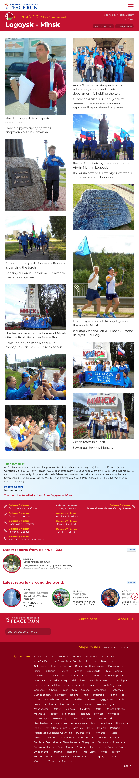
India (86, 694)
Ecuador (54, 680)
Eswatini (108, 680)
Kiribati (79, 699)
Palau (37, 728)
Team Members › (103, 26)
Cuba (85, 675)
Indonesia (99, 694)
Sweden (124, 747)
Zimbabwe (68, 761)
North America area (75, 723)
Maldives (85, 708)
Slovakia (103, 742)
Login (127, 765)
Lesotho (39, 704)
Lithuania (86, 704)
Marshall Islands (115, 708)
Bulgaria (50, 670)
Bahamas (91, 661)
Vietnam (39, 761)
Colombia (40, 675)
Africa (38, 656)
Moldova (85, 713)
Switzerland (41, 751)
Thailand (72, 751)
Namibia (78, 718)
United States (81, 756)
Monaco (99, 713)
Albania (50, 656)
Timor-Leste (88, 751)
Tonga (104, 751)
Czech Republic (114, 675)
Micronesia (69, 713)
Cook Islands (57, 675)
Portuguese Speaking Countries (53, 732)
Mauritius (40, 713)
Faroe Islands (55, 685)
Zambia (53, 761)
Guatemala (117, 689)
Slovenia (117, 742)
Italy (124, 694)
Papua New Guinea (56, 728)
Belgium (53, 666)
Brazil (37, 670)
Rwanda (39, 737)
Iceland (74, 694)
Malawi (57, 708)
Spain (111, 747)
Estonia (94, 680)
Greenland (100, 689)
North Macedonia (101, 723)
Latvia (121, 699)
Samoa (52, 737)
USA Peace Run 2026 (116, 647)
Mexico (53, 713)
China (118, 670)
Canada (78, 670)
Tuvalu (38, 756)
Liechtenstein (68, 704)
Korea (92, 699)
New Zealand (42, 723)
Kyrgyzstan (106, 699)
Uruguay (99, 756)
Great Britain (69, 689)
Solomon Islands (44, 747)
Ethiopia (122, 680)
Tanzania (57, 751)
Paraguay (78, 728)
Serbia (38, 742)
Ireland (113, 694)
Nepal (91, 718)
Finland (79, 685)
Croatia (73, 675)
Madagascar (41, 708)
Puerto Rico (83, 732)
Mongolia (114, 713)
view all (131, 549)
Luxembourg (104, 704)
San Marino (68, 737)
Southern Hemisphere (90, 747)
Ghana (53, 689)
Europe (38, 685)
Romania (100, 732)
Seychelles (52, 742)
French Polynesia (110, 685)
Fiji (69, 685)
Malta (98, 708)
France (92, 685)
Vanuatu (113, 756)
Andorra (63, 656)
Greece (85, 689)
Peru (90, 728)
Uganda (51, 756)
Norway (121, 723)
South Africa (65, 747)
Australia (63, 661)
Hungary (60, 694)
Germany (40, 689)
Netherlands (106, 718)
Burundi (64, 670)
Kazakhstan (52, 699)
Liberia (52, 704)
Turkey (116, 751)
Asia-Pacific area (44, 661)
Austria (77, 661)
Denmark (40, 680)
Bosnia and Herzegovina (90, 666)
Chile (108, 670)
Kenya (67, 699)
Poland (101, 728)
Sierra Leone (70, 742)
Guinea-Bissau (43, 694)
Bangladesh (108, 661)
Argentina (108, 656)
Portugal (115, 728)
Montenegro (41, 718)
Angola (77, 656)
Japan (38, 699)
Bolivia (67, 666)
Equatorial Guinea (75, 680)
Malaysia (70, 708)
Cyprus (97, 675)
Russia (114, 732)
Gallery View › (124, 26)
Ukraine (65, 756)
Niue (57, 723)
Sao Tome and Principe (92, 737)
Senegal (115, 737)
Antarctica (91, 656)
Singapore (88, 742)
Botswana (114, 666)
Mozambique (61, 718)
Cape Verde (94, 670)
